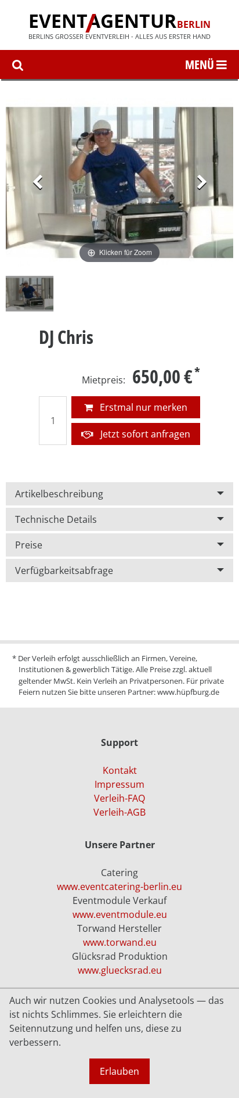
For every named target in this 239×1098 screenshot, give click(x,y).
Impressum (119, 784)
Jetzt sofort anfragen (144, 434)
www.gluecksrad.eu (120, 970)
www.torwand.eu (120, 942)
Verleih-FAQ (119, 798)
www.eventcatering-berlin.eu (119, 886)
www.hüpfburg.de (188, 692)
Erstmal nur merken (142, 407)
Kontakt (120, 770)
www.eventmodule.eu (120, 914)
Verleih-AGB (119, 812)
